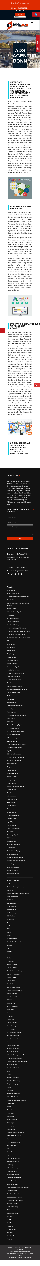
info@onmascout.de (22, 3)
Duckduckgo (10, 1103)
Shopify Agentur (12, 812)
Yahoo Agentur (11, 657)
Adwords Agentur (12, 608)
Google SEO (11, 890)
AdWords (9, 1016)
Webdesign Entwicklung (14, 1135)
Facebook (10, 1226)
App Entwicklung (12, 1145)
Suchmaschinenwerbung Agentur (17, 689)
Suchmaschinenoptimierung (15, 887)
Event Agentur (11, 718)
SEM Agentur (11, 644)
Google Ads (10, 1019)
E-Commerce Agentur (13, 738)
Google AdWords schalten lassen (17, 1061)
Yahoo (9, 1087)
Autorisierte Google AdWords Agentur (18, 631)
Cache (9, 958)
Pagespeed (10, 961)
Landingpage (11, 1126)
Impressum (12, 1257)
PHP (8, 1155)
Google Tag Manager (13, 987)
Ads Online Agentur (13, 618)
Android (9, 1152)
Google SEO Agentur (13, 600)
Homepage (10, 1113)
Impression (10, 1009)
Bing (8, 1071)
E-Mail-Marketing (12, 1171)
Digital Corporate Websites (15, 1197)
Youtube (9, 1223)
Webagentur (10, 721)
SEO (8, 883)
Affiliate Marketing (12, 1006)
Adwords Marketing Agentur (15, 757)
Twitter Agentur (11, 783)
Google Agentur (11, 683)
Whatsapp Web (11, 1229)
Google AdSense (12, 967)
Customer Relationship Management (18, 1187)
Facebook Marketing (13, 1174)
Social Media (11, 1236)
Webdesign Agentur (13, 835)
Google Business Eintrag (14, 971)
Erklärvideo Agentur (13, 873)
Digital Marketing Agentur (14, 747)
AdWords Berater (12, 1064)
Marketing (10, 1164)
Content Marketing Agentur (15, 851)
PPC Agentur (11, 647)
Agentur (19, 1257)
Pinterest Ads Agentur (13, 667)
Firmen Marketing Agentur (15, 725)
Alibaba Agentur (12, 770)
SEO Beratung (11, 913)
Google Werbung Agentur (14, 686)
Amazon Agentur (12, 763)
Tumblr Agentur (11, 805)
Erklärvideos (10, 1210)
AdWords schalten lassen (14, 1058)
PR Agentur (10, 699)
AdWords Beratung (12, 1051)
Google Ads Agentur (13, 621)
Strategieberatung (12, 1206)
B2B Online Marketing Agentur (16, 731)
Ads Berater (10, 1042)
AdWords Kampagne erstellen (16, 1055)
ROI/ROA (10, 1000)
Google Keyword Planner (14, 990)
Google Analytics (12, 964)
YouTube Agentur (12, 776)
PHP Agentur (11, 838)
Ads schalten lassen (13, 1035)
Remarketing (11, 1003)
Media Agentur (11, 702)
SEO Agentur (11, 590)
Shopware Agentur (12, 854)
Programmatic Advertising (15, 1200)
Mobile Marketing (12, 1181)
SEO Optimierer (12, 900)
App (8, 1139)
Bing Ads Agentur (12, 654)
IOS (8, 1148)
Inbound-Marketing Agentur (15, 857)
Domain (9, 945)
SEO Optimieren (12, 903)
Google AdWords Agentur (14, 625)
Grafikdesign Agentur (13, 844)
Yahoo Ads (10, 1090)
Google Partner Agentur (14, 692)
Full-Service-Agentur (13, 728)
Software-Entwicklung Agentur (16, 860)
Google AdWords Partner (14, 1068)
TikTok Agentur (11, 789)
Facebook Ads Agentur (14, 679)
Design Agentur (11, 841)
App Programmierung (13, 1142)
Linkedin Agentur (12, 799)
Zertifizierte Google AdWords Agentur (18, 637)
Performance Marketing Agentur (16, 744)
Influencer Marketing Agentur (16, 786)
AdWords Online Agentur (14, 612)
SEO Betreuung (11, 909)
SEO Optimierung (12, 896)
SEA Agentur (11, 641)
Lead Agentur (11, 847)
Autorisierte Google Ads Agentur (16, 628)
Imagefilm (10, 1216)
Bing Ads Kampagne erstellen (16, 1084)
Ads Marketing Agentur (14, 760)
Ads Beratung (11, 1029)
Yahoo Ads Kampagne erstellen (16, 1100)
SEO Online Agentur (13, 593)
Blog (20, 14)
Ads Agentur (10, 615)
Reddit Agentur (11, 802)
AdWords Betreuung (13, 1048)
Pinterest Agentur (12, 809)
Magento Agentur (12, 818)
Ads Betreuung (11, 1026)
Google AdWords (12, 1022)
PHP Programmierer (13, 1161)
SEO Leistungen (12, 906)
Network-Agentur (12, 864)
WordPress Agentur (13, 815)
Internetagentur (11, 709)
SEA (8, 922)
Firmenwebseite (12, 1119)
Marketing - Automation (14, 1177)
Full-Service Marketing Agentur (16, 715)
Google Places (11, 977)
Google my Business (13, 974)
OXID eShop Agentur (13, 828)
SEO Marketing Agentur (14, 754)
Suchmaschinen (12, 938)
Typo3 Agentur (11, 822)
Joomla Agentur (11, 825)
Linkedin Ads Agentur (13, 676)
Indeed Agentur (11, 796)
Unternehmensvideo (13, 1213)
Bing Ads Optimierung (13, 1080)
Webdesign (10, 1122)
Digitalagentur (11, 751)
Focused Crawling (12, 1203)
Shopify (9, 1219)
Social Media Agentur (13, 734)
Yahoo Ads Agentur (12, 660)
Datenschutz (27, 1257)
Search (9, 935)
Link (8, 955)
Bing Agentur (11, 650)
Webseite (10, 1110)
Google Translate (12, 997)
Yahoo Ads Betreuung (13, 1093)
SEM (8, 925)
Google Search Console (14, 942)
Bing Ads (9, 1074)
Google (9, 932)
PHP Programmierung (13, 1158)
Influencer (10, 1232)
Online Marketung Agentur (15, 705)
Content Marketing (12, 1184)
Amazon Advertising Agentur (15, 673)
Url (8, 948)
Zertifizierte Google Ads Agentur (16, 634)
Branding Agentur (12, 741)
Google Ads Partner (13, 1045)
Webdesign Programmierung (16, 1132)
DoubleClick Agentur (13, 867)
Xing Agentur (11, 793)
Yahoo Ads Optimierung (14, 1097)
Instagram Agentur (12, 780)
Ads (8, 1013)
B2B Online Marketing (13, 1194)
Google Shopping (12, 993)
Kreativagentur (11, 712)
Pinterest (9, 1239)
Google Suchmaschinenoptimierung (18, 893)
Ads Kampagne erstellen (14, 1032)
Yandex (9, 1106)
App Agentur (10, 831)
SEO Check (10, 919)
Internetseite (11, 1116)
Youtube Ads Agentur (13, 670)
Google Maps (11, 980)
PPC (8, 929)
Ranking (9, 951)
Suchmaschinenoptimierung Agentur (18, 596)
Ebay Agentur (11, 767)
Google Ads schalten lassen (15, 1038)
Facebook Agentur (12, 773)
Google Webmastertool (14, 984)
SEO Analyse (11, 916)
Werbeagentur (11, 696)
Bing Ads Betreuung (13, 1077)
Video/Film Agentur (12, 870)
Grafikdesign (11, 1129)
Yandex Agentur (12, 663)
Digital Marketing (12, 1190)
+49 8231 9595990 (22, 8)
